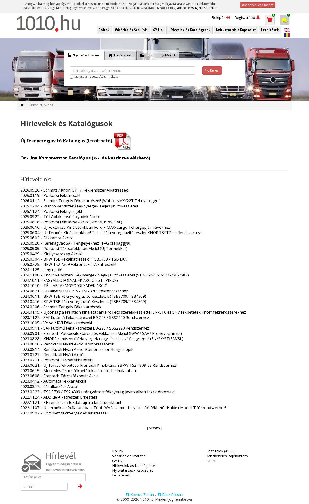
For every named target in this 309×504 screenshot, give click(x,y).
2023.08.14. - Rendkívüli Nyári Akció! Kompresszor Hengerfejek (77, 349)
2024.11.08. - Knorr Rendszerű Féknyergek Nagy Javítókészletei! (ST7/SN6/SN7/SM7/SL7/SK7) (105, 275)
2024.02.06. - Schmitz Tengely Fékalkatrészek (61, 307)
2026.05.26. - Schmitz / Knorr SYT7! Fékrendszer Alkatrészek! (75, 190)
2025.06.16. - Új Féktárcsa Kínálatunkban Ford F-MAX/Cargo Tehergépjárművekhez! (96, 227)
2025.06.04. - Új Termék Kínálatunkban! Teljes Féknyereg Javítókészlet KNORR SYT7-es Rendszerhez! (111, 232)
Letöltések (121, 475)
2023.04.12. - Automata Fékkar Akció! (53, 381)
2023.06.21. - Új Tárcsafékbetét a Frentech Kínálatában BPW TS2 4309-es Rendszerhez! (99, 365)
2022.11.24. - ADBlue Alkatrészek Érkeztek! (59, 397)
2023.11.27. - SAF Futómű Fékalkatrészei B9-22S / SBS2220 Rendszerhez (85, 317)
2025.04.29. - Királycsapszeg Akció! (51, 253)
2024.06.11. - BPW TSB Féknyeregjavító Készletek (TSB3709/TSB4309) (83, 296)
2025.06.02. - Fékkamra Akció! (47, 238)
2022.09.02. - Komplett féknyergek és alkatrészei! (64, 413)
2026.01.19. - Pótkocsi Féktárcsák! (50, 195)
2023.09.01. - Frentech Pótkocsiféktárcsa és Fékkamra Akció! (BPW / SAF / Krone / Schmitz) (101, 333)
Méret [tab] (169, 55)
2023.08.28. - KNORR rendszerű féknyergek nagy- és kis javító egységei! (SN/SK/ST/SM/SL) (102, 338)
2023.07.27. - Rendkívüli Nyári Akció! (52, 354)
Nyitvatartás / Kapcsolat (132, 470)
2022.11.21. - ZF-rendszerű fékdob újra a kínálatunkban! (71, 402)
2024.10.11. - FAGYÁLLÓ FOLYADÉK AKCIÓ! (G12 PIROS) (69, 280)
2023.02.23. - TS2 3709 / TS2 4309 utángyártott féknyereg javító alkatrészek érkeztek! (98, 391)
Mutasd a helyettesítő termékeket (96, 77)
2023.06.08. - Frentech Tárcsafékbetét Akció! (60, 376)
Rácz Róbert (172, 494)
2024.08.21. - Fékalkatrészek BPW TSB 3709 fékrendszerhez (74, 291)
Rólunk (117, 451)
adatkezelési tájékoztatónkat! (197, 8)
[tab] (84, 55)
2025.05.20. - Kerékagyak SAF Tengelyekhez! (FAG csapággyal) (76, 243)
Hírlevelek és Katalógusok (133, 465)
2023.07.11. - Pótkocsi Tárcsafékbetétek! (57, 360)
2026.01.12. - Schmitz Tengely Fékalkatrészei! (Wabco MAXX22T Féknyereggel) (91, 200)
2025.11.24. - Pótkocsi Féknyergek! (51, 211)
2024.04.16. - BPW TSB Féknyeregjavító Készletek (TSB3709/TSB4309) (83, 301)
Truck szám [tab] (122, 55)
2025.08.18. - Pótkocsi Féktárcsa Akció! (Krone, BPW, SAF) (71, 222)
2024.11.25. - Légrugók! (41, 269)
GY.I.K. (117, 460)
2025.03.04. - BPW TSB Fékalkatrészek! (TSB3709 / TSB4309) (75, 259)
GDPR (211, 460)
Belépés (219, 17)
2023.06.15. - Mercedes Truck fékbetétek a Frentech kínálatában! (79, 370)
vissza (154, 427)
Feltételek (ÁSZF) (220, 451)
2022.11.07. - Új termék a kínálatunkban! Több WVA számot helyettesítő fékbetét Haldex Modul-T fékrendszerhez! (123, 407)
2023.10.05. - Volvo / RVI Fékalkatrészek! (56, 322)
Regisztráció (245, 17)
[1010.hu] (48, 23)
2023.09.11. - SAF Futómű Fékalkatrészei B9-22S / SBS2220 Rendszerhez (85, 328)
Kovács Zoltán (141, 494)
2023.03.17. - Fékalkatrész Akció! (49, 386)
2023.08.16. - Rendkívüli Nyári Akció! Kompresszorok (67, 344)
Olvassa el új (166, 8)
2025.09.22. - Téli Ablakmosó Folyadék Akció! (60, 216)
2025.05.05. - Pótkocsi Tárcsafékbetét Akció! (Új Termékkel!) (74, 248)
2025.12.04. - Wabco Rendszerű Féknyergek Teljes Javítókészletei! (79, 206)
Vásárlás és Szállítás (129, 455)
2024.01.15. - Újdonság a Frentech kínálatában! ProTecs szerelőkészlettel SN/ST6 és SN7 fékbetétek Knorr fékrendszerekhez (133, 312)
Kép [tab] (148, 55)
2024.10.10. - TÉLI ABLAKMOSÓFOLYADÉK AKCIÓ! (64, 285)
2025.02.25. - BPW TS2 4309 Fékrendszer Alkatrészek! (68, 264)
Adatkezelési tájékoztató (227, 455)
